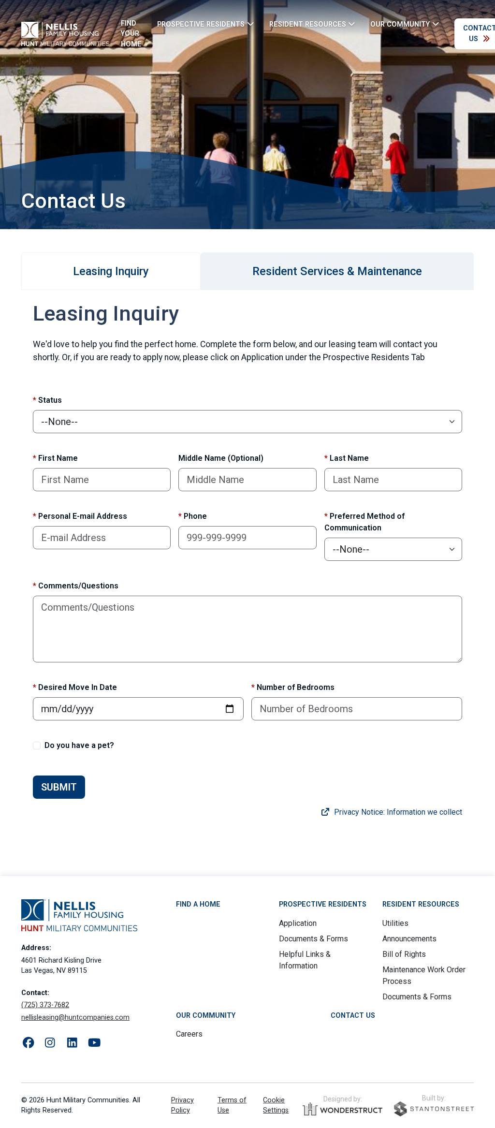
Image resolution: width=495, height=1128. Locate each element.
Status (47, 400)
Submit (59, 787)
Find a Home (198, 904)
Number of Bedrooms (293, 687)
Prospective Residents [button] (201, 24)
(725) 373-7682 (45, 1005)
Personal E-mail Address (80, 516)
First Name (55, 458)
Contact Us (353, 1015)
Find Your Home (131, 33)
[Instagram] (50, 1043)
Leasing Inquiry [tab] (111, 271)
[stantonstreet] (434, 1108)
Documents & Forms (313, 938)
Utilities (395, 923)
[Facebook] (28, 1043)
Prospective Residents (322, 904)
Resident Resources (420, 904)
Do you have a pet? (79, 745)
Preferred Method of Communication (364, 522)
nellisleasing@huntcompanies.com (75, 1017)
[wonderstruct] (342, 1109)
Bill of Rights (404, 954)
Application (298, 923)
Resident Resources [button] (307, 24)
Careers (189, 1034)
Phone (192, 516)
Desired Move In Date (75, 687)
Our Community (205, 1015)
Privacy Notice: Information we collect (397, 812)
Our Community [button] (400, 24)
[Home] (65, 33)
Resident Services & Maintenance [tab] (337, 271)
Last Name (346, 458)
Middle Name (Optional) (220, 458)
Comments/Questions (75, 585)
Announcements (409, 938)
